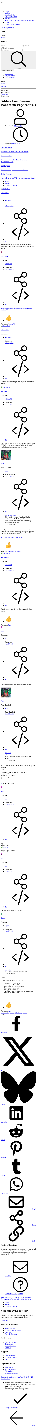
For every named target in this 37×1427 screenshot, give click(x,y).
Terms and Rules (10, 1369)
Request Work (9, 24)
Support (7, 18)
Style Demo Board (11, 17)
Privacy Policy (9, 1371)
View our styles (16, 1297)
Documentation (29, 20)
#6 (6, 605)
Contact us (4, 94)
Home (7, 11)
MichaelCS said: (10, 515)
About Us (8, 1348)
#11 (6, 966)
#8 (6, 749)
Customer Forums (11, 1357)
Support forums (19, 20)
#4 (6, 440)
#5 (6, 511)
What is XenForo (10, 1346)
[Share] (20, 223)
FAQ (6, 1359)
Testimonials (9, 1344)
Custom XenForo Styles (13, 1330)
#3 (6, 378)
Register (3, 87)
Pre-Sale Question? (11, 1334)
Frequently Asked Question (14, 1294)
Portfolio (17, 24)
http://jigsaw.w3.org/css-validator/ (12, 537)
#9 (6, 840)
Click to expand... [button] (10, 524)
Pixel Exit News (10, 1342)
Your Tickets (9, 20)
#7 (6, 679)
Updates (7, 13)
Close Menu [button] (5, 96)
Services (7, 22)
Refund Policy (9, 1367)
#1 (6, 241)
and (14, 551)
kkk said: (8, 753)
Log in (3, 83)
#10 (6, 907)
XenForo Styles (10, 15)
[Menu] (1, 2)
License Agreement (11, 1373)
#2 (6, 304)
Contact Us (4, 1320)
